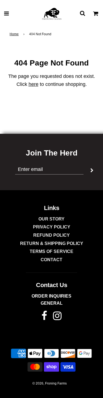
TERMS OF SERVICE (51, 251)
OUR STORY (51, 219)
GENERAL (52, 303)
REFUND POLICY (51, 235)
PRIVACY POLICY (51, 227)
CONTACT (51, 259)
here (33, 84)
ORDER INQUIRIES (51, 296)
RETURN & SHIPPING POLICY (51, 243)
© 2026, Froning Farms (49, 383)
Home (14, 34)
